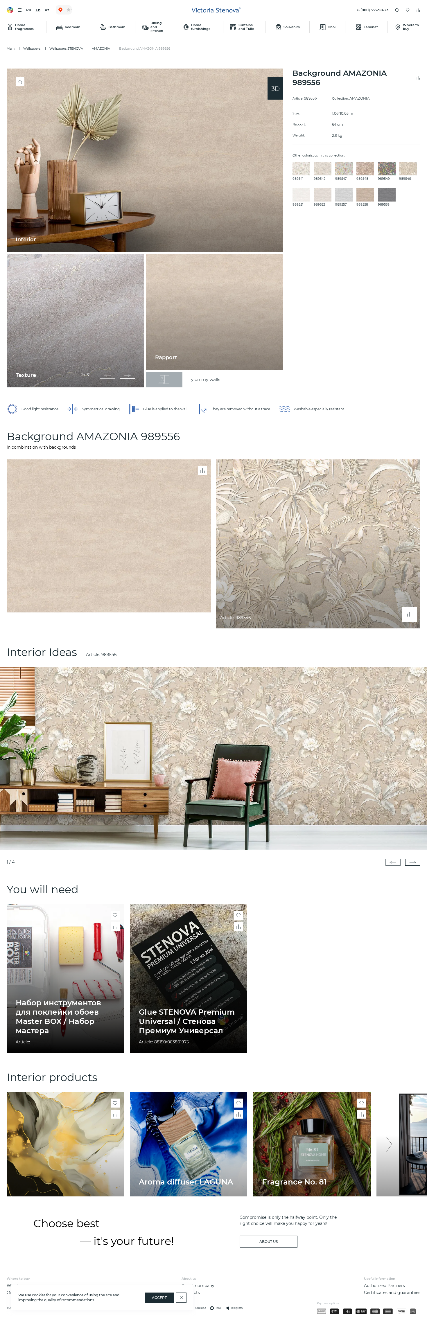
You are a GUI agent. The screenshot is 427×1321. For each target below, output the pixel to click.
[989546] (213, 758)
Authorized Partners (384, 1285)
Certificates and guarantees (392, 1292)
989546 (109, 654)
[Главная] (216, 10)
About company (198, 1285)
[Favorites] (408, 10)
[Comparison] (418, 10)
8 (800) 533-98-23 (372, 10)
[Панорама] (275, 88)
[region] (147, 228)
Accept (159, 1297)
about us (268, 1241)
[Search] (397, 10)
